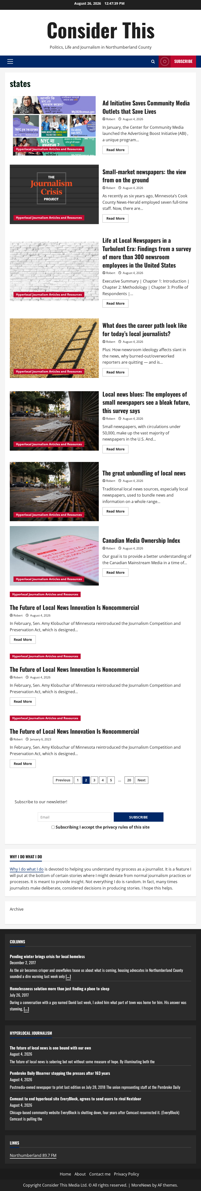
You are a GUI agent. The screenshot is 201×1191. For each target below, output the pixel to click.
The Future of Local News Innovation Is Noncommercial (74, 607)
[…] (68, 976)
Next (142, 780)
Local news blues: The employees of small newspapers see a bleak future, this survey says (54, 421)
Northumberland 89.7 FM (33, 1155)
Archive (17, 909)
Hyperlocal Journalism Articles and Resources (49, 149)
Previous (63, 780)
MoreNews (141, 1185)
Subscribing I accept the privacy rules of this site (102, 827)
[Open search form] (153, 61)
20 (129, 780)
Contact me (100, 1174)
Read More (117, 150)
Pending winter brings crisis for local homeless (47, 956)
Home (65, 1174)
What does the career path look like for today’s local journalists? (54, 348)
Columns (17, 942)
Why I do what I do (27, 869)
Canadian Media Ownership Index (54, 556)
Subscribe (183, 61)
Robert (110, 119)
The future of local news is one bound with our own (50, 1048)
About (80, 1174)
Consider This (101, 29)
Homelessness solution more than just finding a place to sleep (59, 988)
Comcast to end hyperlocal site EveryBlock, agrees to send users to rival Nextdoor (75, 1099)
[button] (10, 61)
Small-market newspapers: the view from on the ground (54, 194)
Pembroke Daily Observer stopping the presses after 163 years (60, 1073)
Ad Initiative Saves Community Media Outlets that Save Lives (54, 126)
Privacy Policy (126, 1174)
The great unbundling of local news (54, 491)
